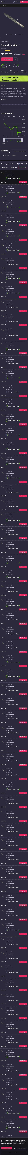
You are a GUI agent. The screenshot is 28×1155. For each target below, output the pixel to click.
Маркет (17, 1)
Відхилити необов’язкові (19, 1148)
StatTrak (23, 163)
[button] (19, 35)
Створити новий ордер (20, 151)
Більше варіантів (13, 1151)
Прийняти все (6, 1148)
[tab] (5, 167)
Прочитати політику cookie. (7, 1144)
